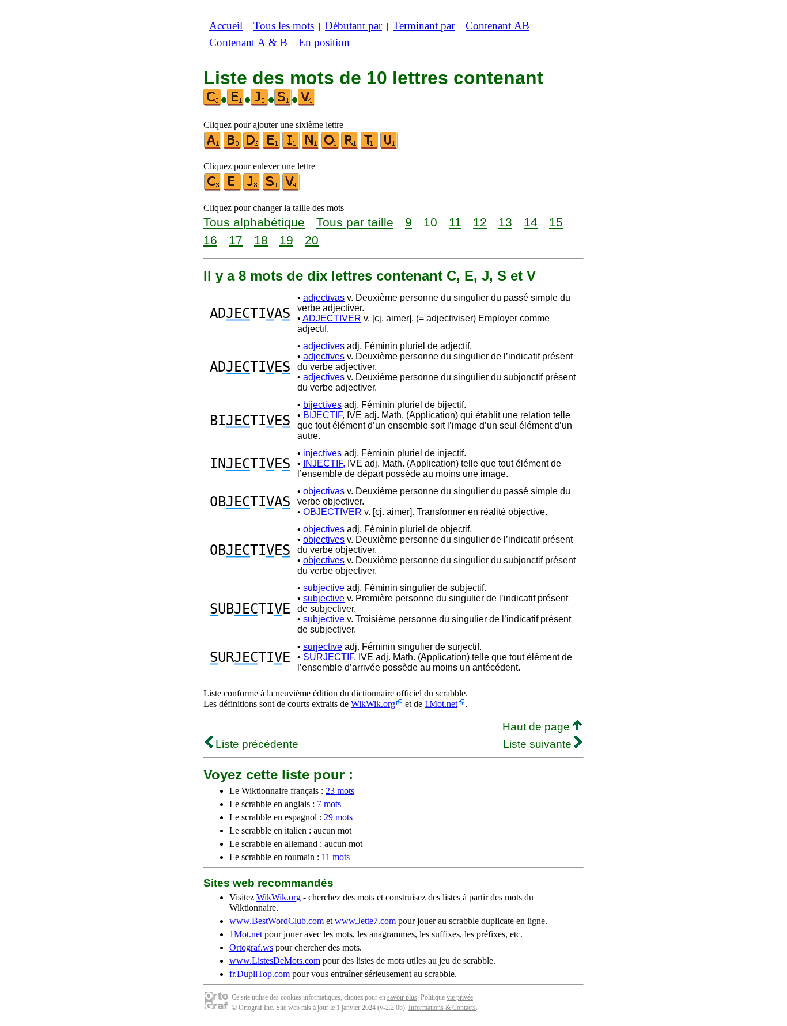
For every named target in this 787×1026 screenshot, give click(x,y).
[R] (350, 147)
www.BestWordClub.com (276, 921)
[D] (252, 147)
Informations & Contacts (442, 1008)
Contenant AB (497, 26)
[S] (272, 188)
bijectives (322, 405)
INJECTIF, (324, 463)
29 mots (338, 817)
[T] (370, 147)
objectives (324, 529)
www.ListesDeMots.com (274, 961)
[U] (389, 147)
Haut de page (537, 727)
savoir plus (402, 997)
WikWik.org (373, 704)
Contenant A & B (248, 42)
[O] (330, 147)
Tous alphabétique (254, 222)
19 (286, 240)
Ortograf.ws (251, 947)
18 (261, 240)
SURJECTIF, (329, 657)
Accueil (226, 26)
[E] (272, 147)
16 (210, 240)
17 (236, 240)
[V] (291, 188)
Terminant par (424, 26)
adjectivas (324, 297)
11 (455, 222)
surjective (322, 647)
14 (531, 222)
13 (505, 222)
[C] (213, 188)
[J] (252, 188)
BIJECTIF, (324, 415)
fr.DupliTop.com (259, 974)
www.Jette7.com (365, 921)
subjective (324, 588)
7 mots (329, 804)
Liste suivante (538, 744)
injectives (322, 453)
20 (312, 240)
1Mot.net (441, 704)
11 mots (335, 857)
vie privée (460, 997)
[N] (311, 147)
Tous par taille (355, 222)
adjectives (324, 346)
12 (480, 222)
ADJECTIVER (331, 318)
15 (556, 222)
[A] (213, 147)
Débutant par (353, 26)
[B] (233, 147)
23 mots (340, 791)
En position (324, 42)
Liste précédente (255, 744)
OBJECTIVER (332, 512)
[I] (291, 147)
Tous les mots (283, 26)
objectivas (324, 491)
